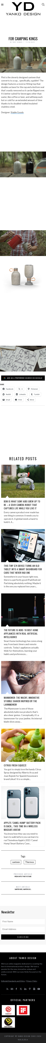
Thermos (29, 862)
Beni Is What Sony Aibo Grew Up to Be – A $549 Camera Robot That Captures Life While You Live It (22, 505)
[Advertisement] (23, 26)
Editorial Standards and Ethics (13, 981)
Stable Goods (17, 112)
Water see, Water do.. (23, 887)
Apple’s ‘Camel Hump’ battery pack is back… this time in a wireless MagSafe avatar (22, 826)
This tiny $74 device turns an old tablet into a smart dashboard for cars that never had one (23, 569)
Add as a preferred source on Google (24, 378)
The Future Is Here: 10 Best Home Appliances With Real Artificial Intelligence (21, 633)
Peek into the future (23, 875)
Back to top (22, 1039)
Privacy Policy (31, 981)
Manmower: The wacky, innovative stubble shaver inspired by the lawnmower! (21, 701)
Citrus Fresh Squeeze (15, 765)
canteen (16, 862)
